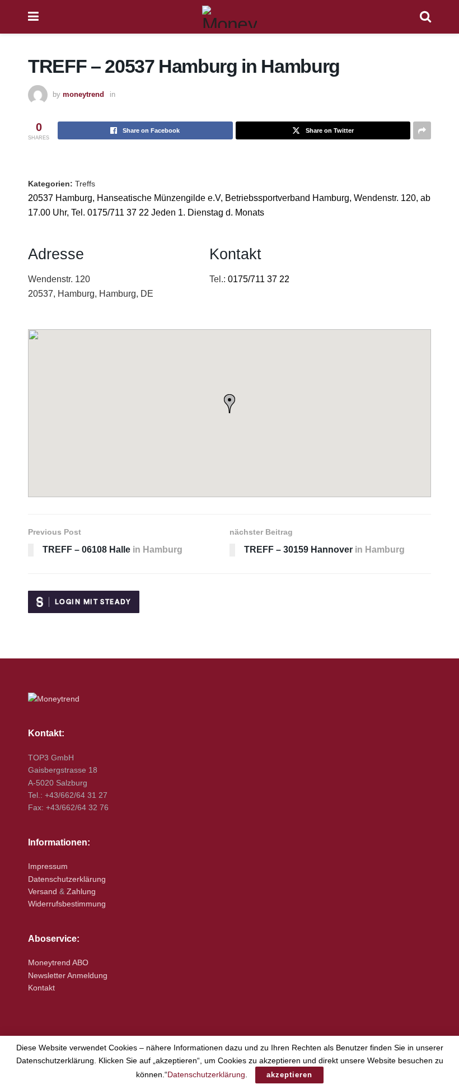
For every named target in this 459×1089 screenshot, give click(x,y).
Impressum (48, 866)
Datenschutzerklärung (67, 879)
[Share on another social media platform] (422, 130)
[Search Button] (425, 17)
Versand (42, 891)
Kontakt (41, 987)
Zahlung (81, 891)
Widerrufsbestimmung (67, 903)
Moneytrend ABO (58, 962)
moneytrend (83, 94)
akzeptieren (289, 1075)
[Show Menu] (33, 17)
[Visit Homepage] (229, 17)
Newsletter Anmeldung (67, 975)
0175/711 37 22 (258, 279)
